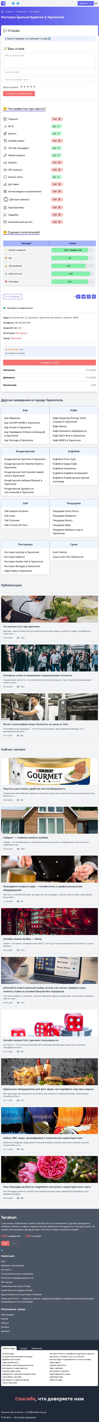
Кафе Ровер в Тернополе (18, 570)
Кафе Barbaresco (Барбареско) (70, 430)
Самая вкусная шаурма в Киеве (16, 1290)
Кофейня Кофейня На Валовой (70, 473)
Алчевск (5, 1327)
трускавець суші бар (11, 1376)
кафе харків (55, 1362)
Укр (14, 1243)
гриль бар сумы (9, 1382)
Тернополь (16, 338)
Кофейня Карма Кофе (65, 463)
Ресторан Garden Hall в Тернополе (23, 561)
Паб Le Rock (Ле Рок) (15, 525)
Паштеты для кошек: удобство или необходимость (34, 788)
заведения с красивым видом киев (18, 1374)
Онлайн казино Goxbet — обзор (22, 938)
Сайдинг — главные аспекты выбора (25, 837)
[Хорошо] (31, 86)
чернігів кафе (56, 1379)
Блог (3, 1261)
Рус (5, 1243)
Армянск (5, 1331)
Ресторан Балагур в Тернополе (21, 552)
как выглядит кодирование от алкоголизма (70, 1359)
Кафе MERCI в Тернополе (67, 440)
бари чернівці (56, 1368)
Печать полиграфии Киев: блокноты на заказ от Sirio (35, 724)
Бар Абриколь (12, 418)
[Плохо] (24, 86)
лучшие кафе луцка (11, 1371)
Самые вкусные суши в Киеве (15, 1286)
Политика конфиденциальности (17, 1277)
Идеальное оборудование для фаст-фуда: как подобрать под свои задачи (48, 1089)
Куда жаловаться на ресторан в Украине (21, 1294)
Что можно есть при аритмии (21, 626)
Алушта (5, 1322)
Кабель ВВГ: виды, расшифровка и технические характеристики (42, 1137)
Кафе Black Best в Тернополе (69, 435)
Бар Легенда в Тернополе (18, 440)
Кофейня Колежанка (64, 468)
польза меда (8, 1353)
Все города (6, 1282)
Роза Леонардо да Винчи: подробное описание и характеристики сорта (47, 1186)
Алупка (4, 1318)
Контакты (6, 1269)
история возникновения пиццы (17, 1356)
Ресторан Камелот (14, 556)
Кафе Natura (60, 426)
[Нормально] (27, 86)
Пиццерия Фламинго (64, 515)
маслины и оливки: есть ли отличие (67, 1356)
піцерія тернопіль (58, 1365)
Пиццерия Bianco (62, 520)
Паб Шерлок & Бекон (16, 511)
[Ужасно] (21, 86)
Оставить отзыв (49, 362)
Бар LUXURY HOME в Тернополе (22, 422)
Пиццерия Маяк (62, 525)
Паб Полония (11, 520)
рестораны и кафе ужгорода (15, 1379)
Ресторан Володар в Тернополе (22, 566)
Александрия (7, 1314)
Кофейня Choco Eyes (64, 459)
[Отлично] (34, 86)
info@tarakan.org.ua (36, 1412)
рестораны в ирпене (59, 1371)
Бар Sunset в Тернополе (17, 427)
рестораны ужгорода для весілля (17, 1365)
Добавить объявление (12, 1265)
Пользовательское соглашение (17, 1273)
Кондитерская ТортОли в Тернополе (24, 459)
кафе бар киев (56, 1376)
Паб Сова (9, 515)
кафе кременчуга (10, 1362)
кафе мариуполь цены (60, 1374)
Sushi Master (60, 552)
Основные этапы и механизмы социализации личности (37, 675)
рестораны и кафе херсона (14, 1368)
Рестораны (21, 333)
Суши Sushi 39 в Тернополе (68, 556)
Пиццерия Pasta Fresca (66, 511)
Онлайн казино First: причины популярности (31, 1040)
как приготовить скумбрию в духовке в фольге (72, 1353)
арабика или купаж (11, 1359)
